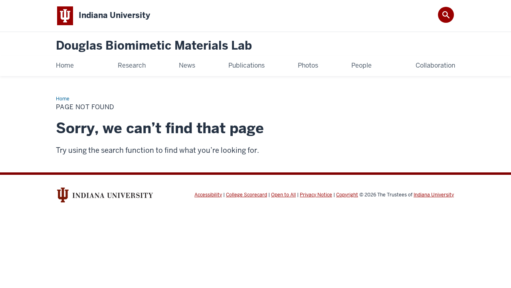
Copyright (347, 195)
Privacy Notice (316, 195)
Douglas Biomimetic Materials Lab (154, 45)
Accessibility (208, 195)
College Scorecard (246, 195)
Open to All (283, 195)
